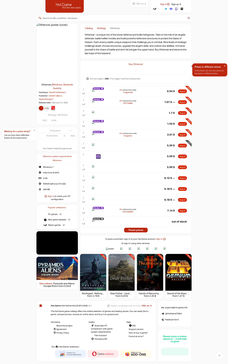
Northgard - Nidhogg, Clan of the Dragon (103, 293)
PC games (53, 214)
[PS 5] (143, 69)
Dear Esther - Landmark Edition (126, 293)
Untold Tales (54, 96)
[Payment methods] (118, 69)
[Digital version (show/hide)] (127, 69)
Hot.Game (65, 6)
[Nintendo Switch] (147, 69)
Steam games (54, 225)
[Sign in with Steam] (154, 9)
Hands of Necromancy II (151, 293)
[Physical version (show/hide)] (131, 69)
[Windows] (140, 69)
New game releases (57, 220)
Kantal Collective (56, 92)
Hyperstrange (45, 99)
